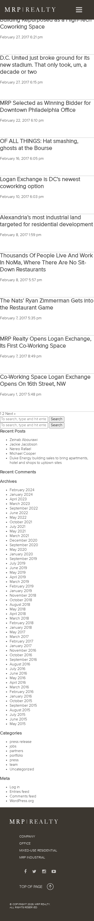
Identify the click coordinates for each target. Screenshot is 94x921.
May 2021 (18, 531)
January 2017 (21, 646)
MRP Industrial (32, 857)
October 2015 (21, 701)
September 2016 (23, 660)
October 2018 (21, 600)
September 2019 (23, 559)
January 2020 (21, 554)
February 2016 (22, 692)
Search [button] (56, 419)
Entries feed (19, 792)
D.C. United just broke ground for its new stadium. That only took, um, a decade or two (45, 65)
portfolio (16, 756)
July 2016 (17, 669)
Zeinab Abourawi (24, 440)
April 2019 (18, 577)
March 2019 (19, 582)
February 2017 (21, 641)
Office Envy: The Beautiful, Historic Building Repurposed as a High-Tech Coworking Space (46, 20)
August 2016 (20, 664)
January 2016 (21, 696)
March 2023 (20, 504)
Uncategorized (22, 769)
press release (21, 742)
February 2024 (22, 490)
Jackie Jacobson (23, 445)
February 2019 (22, 586)
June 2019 (18, 568)
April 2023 (18, 499)
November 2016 (23, 651)
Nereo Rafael (20, 449)
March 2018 (19, 619)
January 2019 (21, 591)
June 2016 (18, 674)
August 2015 (20, 710)
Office (25, 843)
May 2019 (18, 573)
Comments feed (23, 796)
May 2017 (17, 632)
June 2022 (19, 513)
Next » (10, 414)
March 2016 (19, 687)
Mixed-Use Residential (38, 850)
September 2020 (24, 545)
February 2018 (22, 623)
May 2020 (18, 550)
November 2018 (23, 596)
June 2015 (18, 719)
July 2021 (17, 527)
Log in (15, 787)
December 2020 (23, 541)
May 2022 (18, 518)
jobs (13, 746)
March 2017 (19, 637)
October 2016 (21, 655)
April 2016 (18, 683)
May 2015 (18, 724)
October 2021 (21, 522)
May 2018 (18, 609)
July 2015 (17, 715)
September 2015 (23, 706)
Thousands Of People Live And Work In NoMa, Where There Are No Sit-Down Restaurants (46, 262)
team (14, 765)
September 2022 (24, 508)
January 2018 (21, 628)
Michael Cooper (23, 454)
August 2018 (20, 605)
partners (16, 751)
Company (27, 836)
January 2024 (21, 495)
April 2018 (18, 614)
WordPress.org (22, 801)
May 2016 (18, 678)
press (14, 760)
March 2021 (19, 536)
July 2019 (17, 563)
